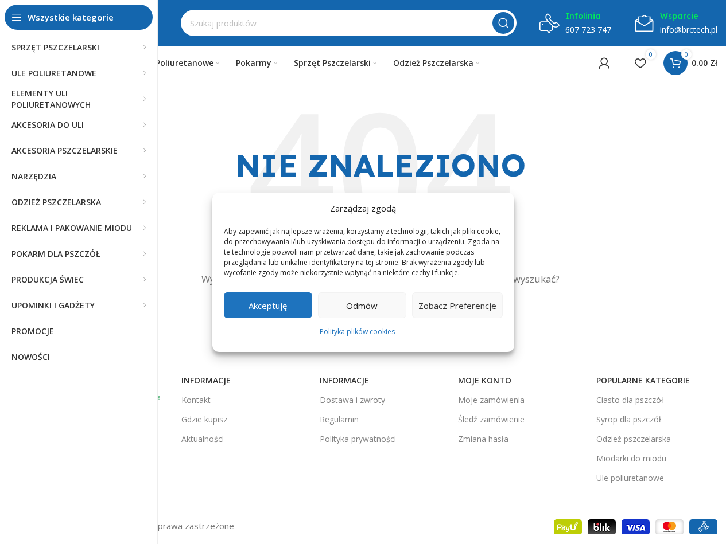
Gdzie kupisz (204, 419)
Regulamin (339, 419)
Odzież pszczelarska (633, 438)
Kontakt (196, 399)
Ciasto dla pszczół (629, 399)
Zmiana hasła (483, 438)
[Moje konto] (604, 63)
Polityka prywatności (358, 438)
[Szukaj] (503, 23)
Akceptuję (268, 305)
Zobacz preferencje (457, 305)
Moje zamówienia (491, 399)
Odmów (362, 305)
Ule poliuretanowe (630, 477)
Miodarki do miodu (631, 458)
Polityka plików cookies (357, 331)
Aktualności (202, 438)
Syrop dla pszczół (628, 419)
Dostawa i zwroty (352, 399)
